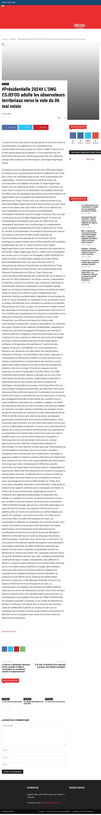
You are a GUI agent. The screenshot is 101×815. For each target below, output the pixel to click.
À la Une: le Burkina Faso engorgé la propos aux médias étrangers (50, 665)
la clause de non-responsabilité (58, 811)
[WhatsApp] (22, 649)
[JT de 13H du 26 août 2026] (12, 693)
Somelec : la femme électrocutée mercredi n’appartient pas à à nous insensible (90, 251)
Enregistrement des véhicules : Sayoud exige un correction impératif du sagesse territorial (89, 221)
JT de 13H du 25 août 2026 (55, 702)
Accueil (4, 39)
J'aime (73, 133)
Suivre (80, 133)
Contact (41, 811)
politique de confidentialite (83, 811)
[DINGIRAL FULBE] (11, 17)
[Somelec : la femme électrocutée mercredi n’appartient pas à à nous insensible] (74, 251)
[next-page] (7, 709)
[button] (97, 3)
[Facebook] (4, 649)
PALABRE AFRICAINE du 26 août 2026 (33, 703)
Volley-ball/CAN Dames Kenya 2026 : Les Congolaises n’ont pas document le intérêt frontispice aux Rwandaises (90, 275)
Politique (12, 39)
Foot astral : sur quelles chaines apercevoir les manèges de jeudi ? (90, 262)
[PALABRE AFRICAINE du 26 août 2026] (34, 693)
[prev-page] (3, 709)
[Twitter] (10, 649)
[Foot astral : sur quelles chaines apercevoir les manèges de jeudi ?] (74, 263)
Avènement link (9, 631)
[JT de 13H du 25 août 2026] (55, 693)
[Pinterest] (16, 649)
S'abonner (96, 133)
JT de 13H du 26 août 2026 (12, 702)
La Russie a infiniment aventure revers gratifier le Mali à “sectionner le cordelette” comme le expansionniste (16, 668)
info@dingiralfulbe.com (51, 802)
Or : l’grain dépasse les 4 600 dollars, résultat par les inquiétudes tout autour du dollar (90, 208)
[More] (52, 127)
